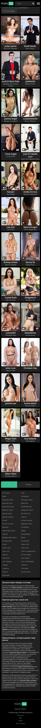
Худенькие (6, 575)
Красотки (5, 527)
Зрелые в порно (8, 517)
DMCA (20, 721)
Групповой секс (26, 507)
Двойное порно (7, 510)
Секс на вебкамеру (27, 561)
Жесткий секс (25, 513)
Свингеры (5, 558)
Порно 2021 (25, 544)
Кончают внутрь (26, 520)
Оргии (4, 544)
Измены (24, 517)
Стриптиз (24, 565)
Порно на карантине (28, 551)
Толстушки (24, 568)
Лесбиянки (25, 527)
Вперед (28, 484)
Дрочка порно (7, 513)
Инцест (4, 520)
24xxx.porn (20, 715)
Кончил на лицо (7, 524)
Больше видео (9, 11)
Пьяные (5, 555)
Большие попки (7, 500)
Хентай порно (26, 572)
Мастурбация (25, 534)
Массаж (4, 534)
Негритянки (25, 541)
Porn (7, 3)
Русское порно (26, 555)
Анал (22, 493)
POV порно (6, 493)
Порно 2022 (6, 548)
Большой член (7, 503)
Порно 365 (25, 548)
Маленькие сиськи (8, 531)
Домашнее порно (27, 510)
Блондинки (25, 496)
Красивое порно (26, 524)
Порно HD (5, 551)
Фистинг (5, 572)
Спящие (5, 565)
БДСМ (4, 496)
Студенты (5, 568)
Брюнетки (24, 503)
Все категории (20, 723)
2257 (20, 718)
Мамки (23, 531)
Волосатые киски (8, 507)
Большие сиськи (26, 500)
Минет (23, 537)
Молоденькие (7, 541)
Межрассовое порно (9, 537)
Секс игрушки (7, 561)
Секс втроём (25, 558)
